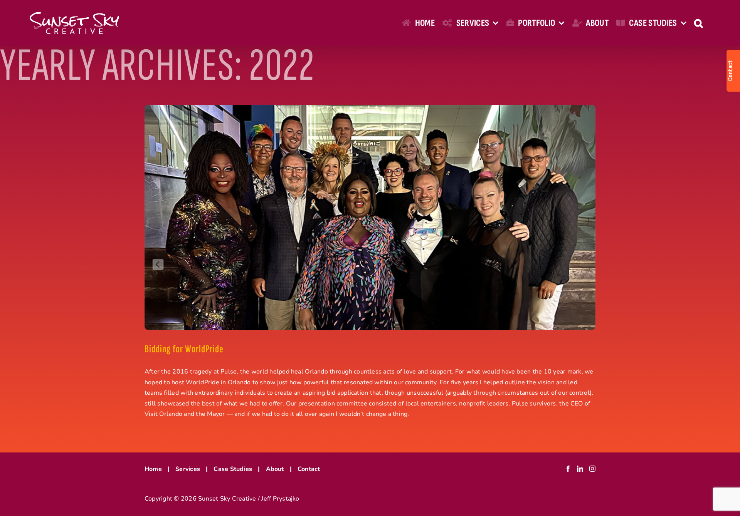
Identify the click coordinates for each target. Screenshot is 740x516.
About (275, 469)
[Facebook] (568, 469)
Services (187, 469)
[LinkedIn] (580, 469)
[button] (698, 23)
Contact (309, 469)
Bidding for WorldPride (184, 349)
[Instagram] (592, 469)
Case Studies (233, 469)
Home (153, 469)
